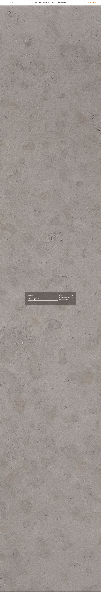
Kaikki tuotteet (38, 2)
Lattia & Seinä (46, 2)
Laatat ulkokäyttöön (62, 2)
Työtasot (53, 2)
